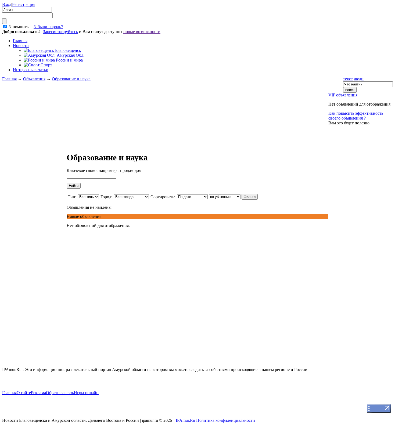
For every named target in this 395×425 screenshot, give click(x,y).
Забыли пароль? (48, 26)
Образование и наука (71, 79)
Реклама (38, 392)
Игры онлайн (86, 392)
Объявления (34, 79)
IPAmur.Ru (185, 420)
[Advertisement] (34, 189)
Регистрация (23, 4)
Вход (6, 4)
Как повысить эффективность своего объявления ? (355, 115)
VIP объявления (342, 95)
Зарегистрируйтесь (60, 31)
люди (359, 79)
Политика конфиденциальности (225, 420)
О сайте (24, 392)
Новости (21, 45)
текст (348, 79)
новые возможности (141, 31)
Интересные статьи (30, 69)
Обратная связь (60, 392)
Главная (9, 79)
